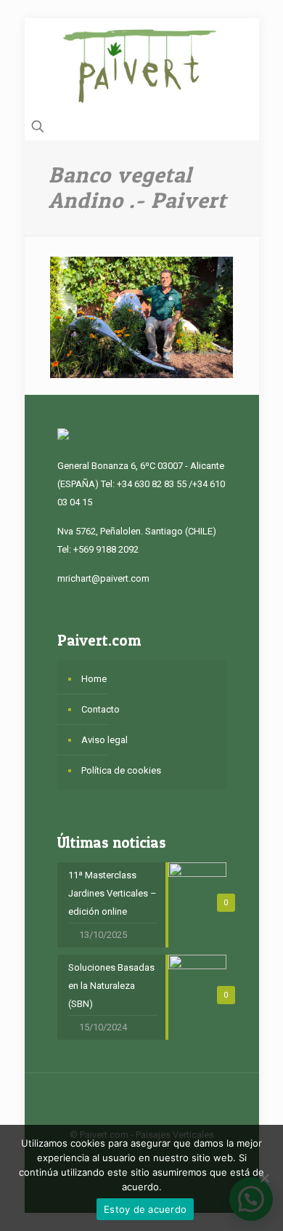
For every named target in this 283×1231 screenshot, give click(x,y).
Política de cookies (121, 770)
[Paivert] (142, 65)
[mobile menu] (239, 47)
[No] (265, 1178)
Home (94, 678)
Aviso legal (104, 739)
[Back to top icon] (141, 1103)
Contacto (100, 709)
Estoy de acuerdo (145, 1209)
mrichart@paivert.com (103, 578)
